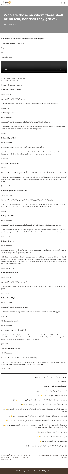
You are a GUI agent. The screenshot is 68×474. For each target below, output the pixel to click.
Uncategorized (13, 24)
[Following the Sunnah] (6, 3)
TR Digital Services (47, 471)
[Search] (61, 3)
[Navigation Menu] (65, 3)
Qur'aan (6, 24)
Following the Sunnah (26, 471)
